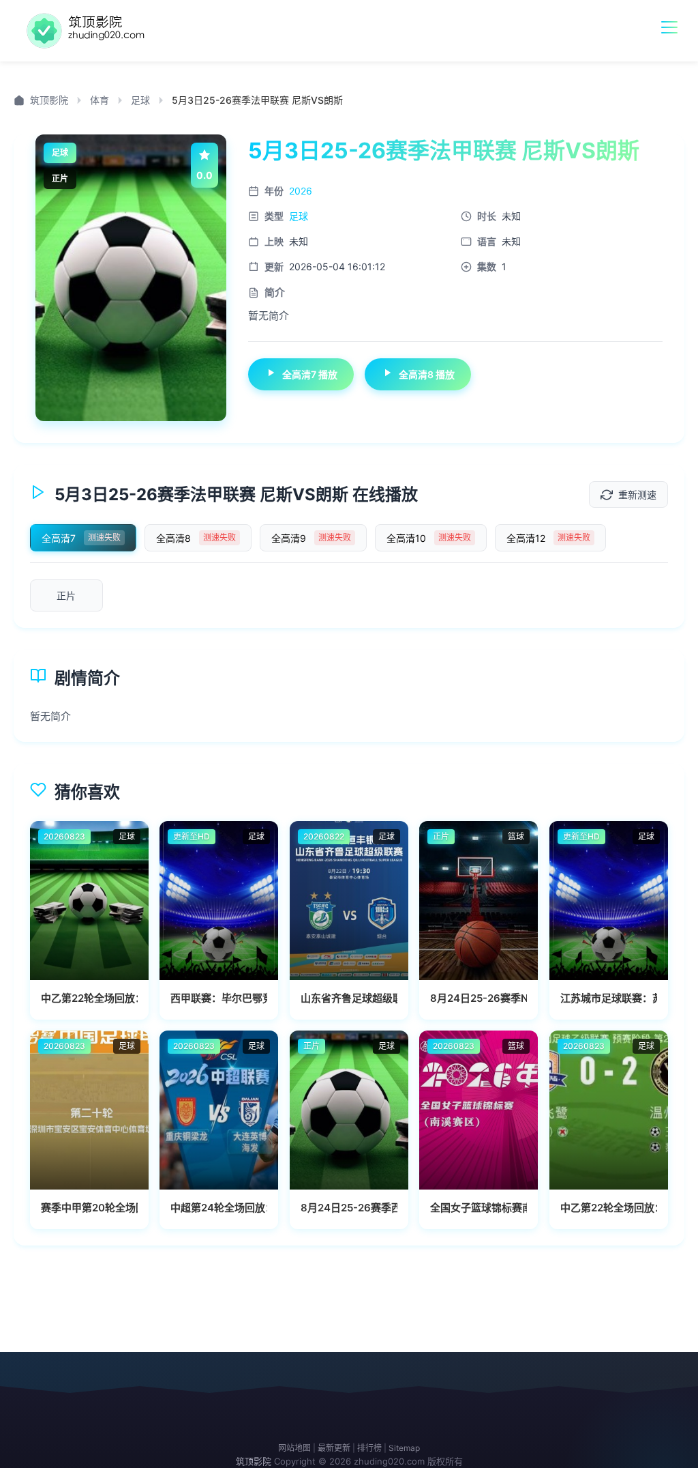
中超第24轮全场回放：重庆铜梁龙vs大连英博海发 (218, 1207)
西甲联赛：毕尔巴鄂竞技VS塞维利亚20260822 (218, 998)
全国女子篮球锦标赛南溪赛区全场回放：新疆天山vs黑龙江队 (478, 1207)
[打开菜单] (669, 27)
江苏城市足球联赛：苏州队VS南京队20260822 (608, 998)
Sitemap (404, 1448)
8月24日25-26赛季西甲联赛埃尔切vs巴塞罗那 (349, 1207)
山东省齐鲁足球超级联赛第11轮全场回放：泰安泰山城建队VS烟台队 (349, 998)
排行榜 (369, 1448)
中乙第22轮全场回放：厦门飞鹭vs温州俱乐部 (608, 1207)
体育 (99, 100)
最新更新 (334, 1448)
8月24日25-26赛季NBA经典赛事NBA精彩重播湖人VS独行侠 (478, 998)
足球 (140, 100)
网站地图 (294, 1448)
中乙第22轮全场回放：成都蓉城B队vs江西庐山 (89, 998)
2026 (300, 191)
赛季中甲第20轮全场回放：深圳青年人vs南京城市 (89, 1207)
